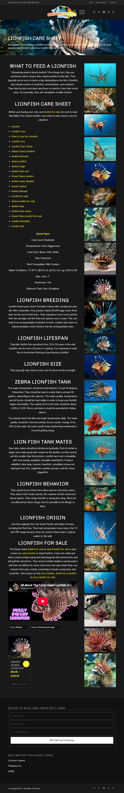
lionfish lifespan (20, 191)
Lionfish (16, 126)
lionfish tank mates (21, 211)
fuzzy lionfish (48, 573)
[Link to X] (108, 12)
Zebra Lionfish (19, 161)
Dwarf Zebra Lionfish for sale (27, 216)
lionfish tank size (20, 171)
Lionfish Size (18, 141)
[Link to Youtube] (103, 12)
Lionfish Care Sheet (22, 146)
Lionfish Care (19, 131)
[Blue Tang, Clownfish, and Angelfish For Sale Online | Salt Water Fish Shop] (62, 12)
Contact (112, 2)
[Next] (121, 37)
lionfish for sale (52, 112)
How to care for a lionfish (25, 136)
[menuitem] (90, 2)
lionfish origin (18, 166)
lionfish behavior (20, 156)
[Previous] (3, 37)
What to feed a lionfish (23, 151)
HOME (11, 771)
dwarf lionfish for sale (58, 549)
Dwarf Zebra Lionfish (22, 176)
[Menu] (80, 12)
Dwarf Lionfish (19, 186)
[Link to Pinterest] (113, 12)
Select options (20, 684)
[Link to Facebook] (99, 12)
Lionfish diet (18, 226)
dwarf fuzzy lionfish (66, 573)
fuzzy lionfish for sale (44, 577)
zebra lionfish (29, 553)
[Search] (73, 12)
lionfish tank (18, 206)
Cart (91, 2)
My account (101, 2)
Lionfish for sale (20, 196)
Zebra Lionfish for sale (23, 201)
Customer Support (16, 760)
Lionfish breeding (20, 221)
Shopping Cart (14, 766)
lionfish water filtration (23, 181)
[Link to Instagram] (94, 12)
